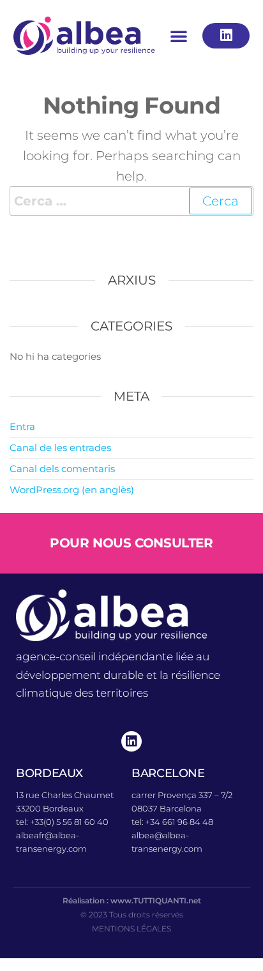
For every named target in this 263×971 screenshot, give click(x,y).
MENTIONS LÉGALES (131, 928)
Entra (22, 426)
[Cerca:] (131, 201)
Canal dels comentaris (62, 469)
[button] (178, 35)
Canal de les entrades (60, 447)
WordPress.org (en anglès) (72, 490)
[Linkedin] (131, 741)
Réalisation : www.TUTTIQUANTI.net (132, 900)
